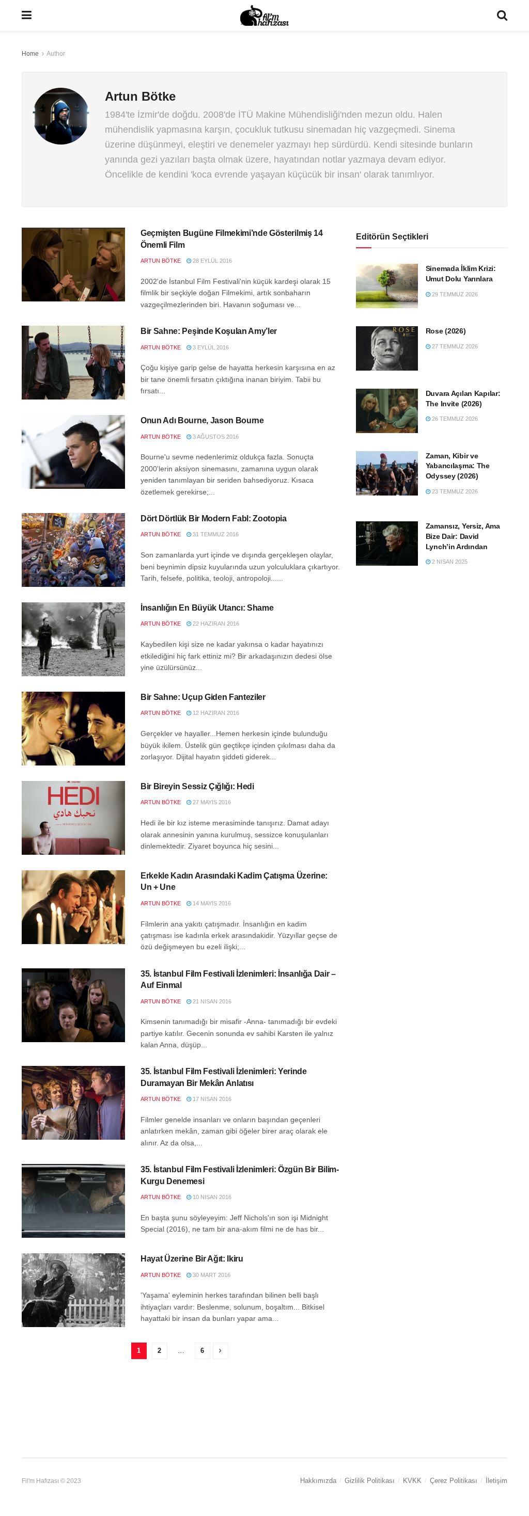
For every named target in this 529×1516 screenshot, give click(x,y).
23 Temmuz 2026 (454, 491)
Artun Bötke (161, 261)
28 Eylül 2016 (211, 261)
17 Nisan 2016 (211, 1099)
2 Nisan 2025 (449, 561)
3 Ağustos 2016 (215, 437)
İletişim (496, 1481)
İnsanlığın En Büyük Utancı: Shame (207, 607)
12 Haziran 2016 (215, 713)
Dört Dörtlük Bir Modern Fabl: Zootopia (214, 518)
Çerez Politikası (453, 1481)
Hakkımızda (318, 1481)
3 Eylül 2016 (210, 347)
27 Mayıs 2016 (211, 802)
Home (30, 53)
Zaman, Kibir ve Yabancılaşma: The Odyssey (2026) (458, 466)
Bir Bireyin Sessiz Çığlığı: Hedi (197, 786)
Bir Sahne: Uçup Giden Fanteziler (203, 697)
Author (55, 53)
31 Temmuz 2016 (215, 534)
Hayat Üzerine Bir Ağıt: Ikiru (192, 1258)
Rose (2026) (446, 331)
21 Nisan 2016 (211, 1001)
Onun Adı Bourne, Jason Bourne (202, 420)
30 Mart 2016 (210, 1275)
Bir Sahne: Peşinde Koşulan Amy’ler (209, 331)
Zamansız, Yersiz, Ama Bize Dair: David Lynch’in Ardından (463, 536)
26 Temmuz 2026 (454, 419)
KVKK (412, 1481)
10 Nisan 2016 (211, 1197)
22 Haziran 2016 (215, 623)
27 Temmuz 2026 (454, 346)
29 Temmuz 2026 (454, 294)
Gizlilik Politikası (370, 1481)
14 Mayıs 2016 (211, 903)
